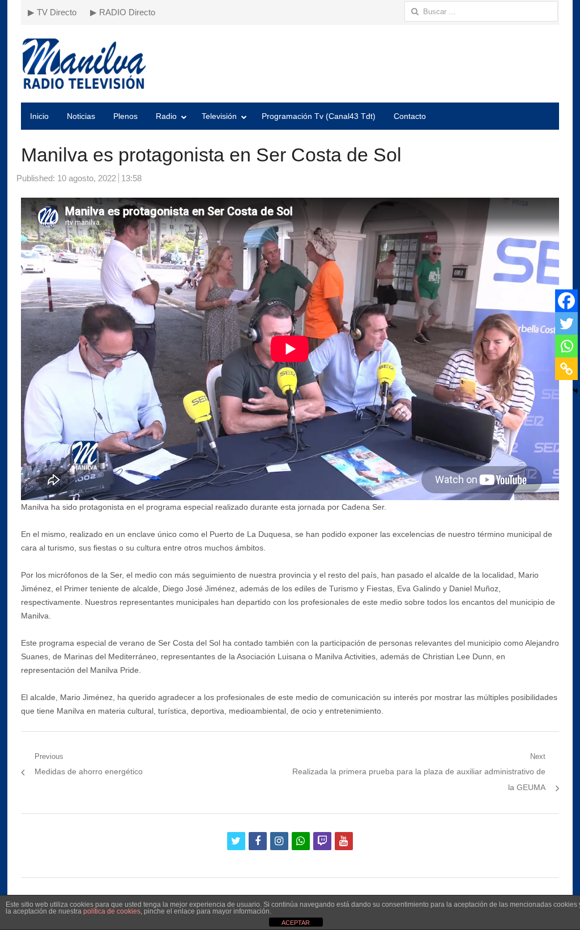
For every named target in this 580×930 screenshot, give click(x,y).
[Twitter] (566, 323)
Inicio (39, 116)
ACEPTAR (296, 922)
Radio (166, 116)
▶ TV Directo (52, 12)
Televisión (219, 116)
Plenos (125, 116)
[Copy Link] (566, 368)
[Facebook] (566, 300)
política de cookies (111, 911)
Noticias (81, 116)
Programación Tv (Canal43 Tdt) (319, 116)
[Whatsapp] (566, 346)
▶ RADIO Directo (122, 12)
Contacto (410, 116)
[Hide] (575, 390)
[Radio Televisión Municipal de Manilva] (290, 64)
